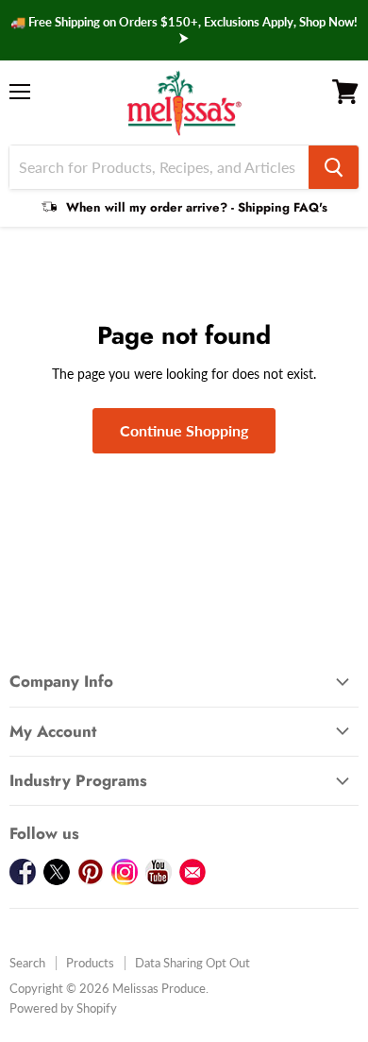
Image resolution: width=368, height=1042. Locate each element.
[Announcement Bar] (184, 30)
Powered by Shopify (63, 1008)
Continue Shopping (184, 430)
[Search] (334, 167)
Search (27, 962)
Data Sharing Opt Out (192, 962)
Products (90, 962)
